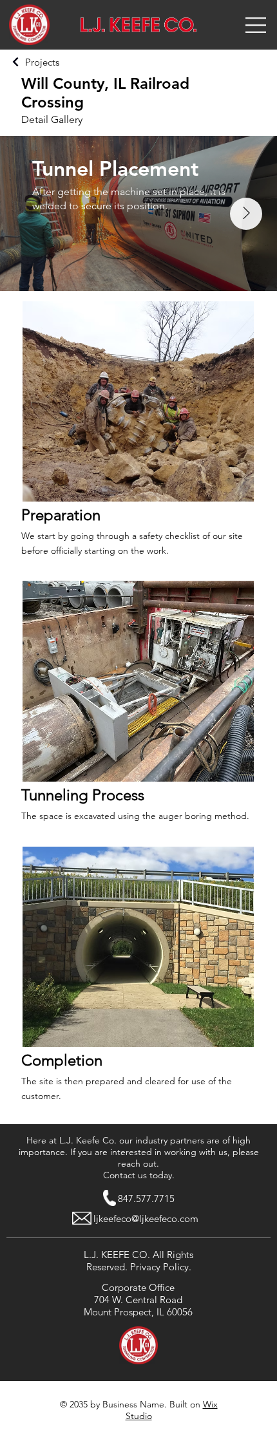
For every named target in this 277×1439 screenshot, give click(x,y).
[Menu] (256, 25)
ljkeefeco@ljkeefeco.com (145, 1218)
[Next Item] (246, 214)
